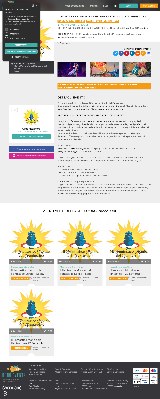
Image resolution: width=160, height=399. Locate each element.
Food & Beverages (37, 372)
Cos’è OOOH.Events (74, 6)
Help (57, 386)
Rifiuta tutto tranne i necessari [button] (21, 51)
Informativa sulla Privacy (117, 381)
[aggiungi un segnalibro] (149, 17)
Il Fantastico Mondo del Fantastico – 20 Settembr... (126, 272)
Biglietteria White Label (65, 388)
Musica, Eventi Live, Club (74, 24)
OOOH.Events (13, 379)
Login (128, 6)
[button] (21, 57)
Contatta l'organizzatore (31, 137)
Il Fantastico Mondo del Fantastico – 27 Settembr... (28, 341)
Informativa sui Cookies (65, 383)
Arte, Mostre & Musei (38, 369)
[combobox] (33, 5)
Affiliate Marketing (37, 388)
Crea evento (148, 6)
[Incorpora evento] (143, 53)
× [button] (37, 6)
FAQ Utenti (86, 386)
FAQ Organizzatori (115, 386)
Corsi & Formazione (63, 369)
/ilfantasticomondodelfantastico (32, 149)
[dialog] (21, 32)
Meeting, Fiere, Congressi (66, 372)
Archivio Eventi (87, 381)
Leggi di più (17, 24)
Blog (105, 6)
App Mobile (34, 386)
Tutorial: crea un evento (117, 383)
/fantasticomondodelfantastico (31, 155)
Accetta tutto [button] (21, 45)
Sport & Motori (35, 374)
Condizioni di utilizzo (89, 383)
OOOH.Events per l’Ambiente (94, 388)
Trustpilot (136, 386)
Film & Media (112, 369)
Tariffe (93, 6)
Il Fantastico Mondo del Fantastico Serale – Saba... (27, 272)
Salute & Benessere (115, 372)
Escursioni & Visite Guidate (92, 369)
